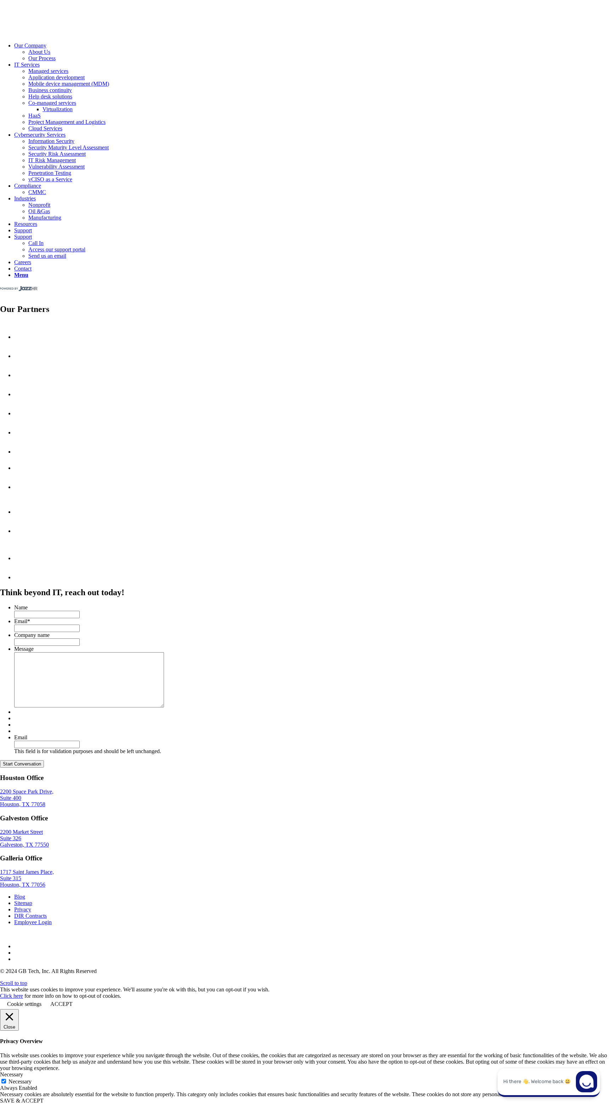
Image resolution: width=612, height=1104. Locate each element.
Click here (11, 996)
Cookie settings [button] (24, 1004)
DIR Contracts (30, 916)
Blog (19, 897)
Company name (32, 635)
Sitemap (23, 903)
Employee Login (33, 922)
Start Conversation (22, 764)
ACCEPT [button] (61, 1004)
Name (21, 607)
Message (24, 649)
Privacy (22, 909)
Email (22, 621)
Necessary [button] (11, 1074)
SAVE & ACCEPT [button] (22, 1101)
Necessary (20, 1082)
